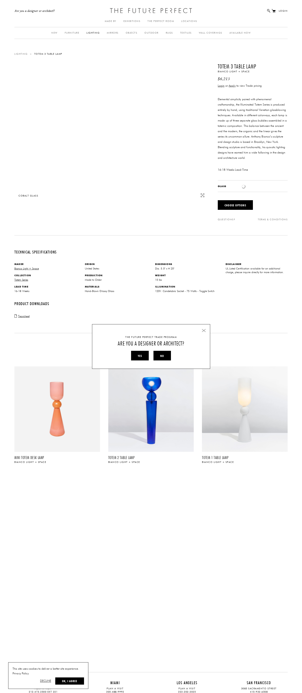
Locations (189, 21)
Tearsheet (24, 316)
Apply (232, 85)
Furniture (72, 33)
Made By (110, 21)
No (162, 356)
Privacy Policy (21, 673)
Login (283, 11)
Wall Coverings (210, 33)
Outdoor (151, 33)
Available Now (240, 33)
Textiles (186, 33)
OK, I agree (69, 681)
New (54, 33)
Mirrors (113, 33)
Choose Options (235, 205)
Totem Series (21, 280)
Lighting (93, 33)
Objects (131, 33)
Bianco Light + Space (234, 71)
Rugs (169, 33)
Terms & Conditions (273, 219)
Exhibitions (132, 21)
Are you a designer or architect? (34, 11)
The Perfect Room (161, 21)
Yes (140, 356)
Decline (45, 680)
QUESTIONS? (226, 219)
